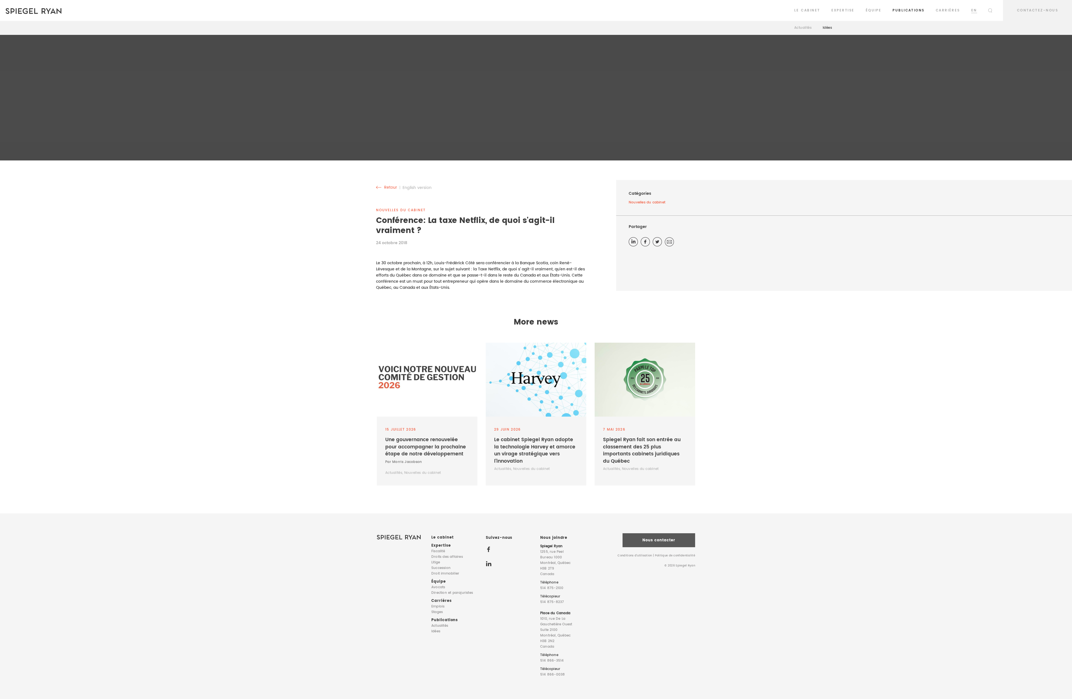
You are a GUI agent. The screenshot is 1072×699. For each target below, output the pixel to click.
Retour (390, 187)
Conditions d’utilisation (635, 555)
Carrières (948, 10)
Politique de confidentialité (675, 555)
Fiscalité (438, 551)
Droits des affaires (447, 556)
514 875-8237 (552, 602)
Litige (435, 562)
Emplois (437, 606)
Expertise (843, 10)
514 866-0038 (552, 674)
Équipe (874, 10)
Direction (452, 592)
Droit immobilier (445, 573)
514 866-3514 (552, 660)
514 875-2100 (551, 588)
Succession (441, 568)
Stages (437, 612)
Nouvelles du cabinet (647, 202)
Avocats (438, 587)
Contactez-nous (1037, 10)
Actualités (803, 27)
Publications (908, 10)
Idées (827, 27)
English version (417, 187)
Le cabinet (807, 10)
